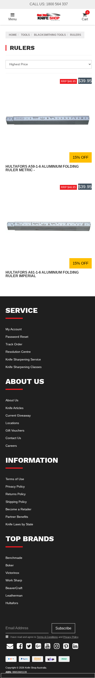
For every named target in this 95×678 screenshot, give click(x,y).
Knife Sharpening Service (23, 359)
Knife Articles (14, 408)
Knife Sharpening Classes (24, 367)
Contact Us (13, 438)
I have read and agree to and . (44, 637)
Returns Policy (16, 494)
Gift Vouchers (15, 430)
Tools (25, 34)
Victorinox (12, 573)
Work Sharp (14, 580)
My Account (14, 329)
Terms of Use (15, 479)
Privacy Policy (15, 486)
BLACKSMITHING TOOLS (50, 34)
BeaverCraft (14, 588)
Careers (11, 445)
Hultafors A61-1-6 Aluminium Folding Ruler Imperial (42, 274)
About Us (12, 400)
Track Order (14, 344)
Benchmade (14, 558)
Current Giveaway (18, 415)
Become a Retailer (18, 509)
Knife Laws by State (19, 524)
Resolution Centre (18, 351)
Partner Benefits (17, 516)
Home (13, 34)
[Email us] (10, 645)
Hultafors (12, 603)
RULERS (75, 34)
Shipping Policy (16, 501)
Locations (12, 423)
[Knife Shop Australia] (48, 16)
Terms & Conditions (47, 637)
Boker (10, 565)
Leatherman (14, 595)
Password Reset (17, 336)
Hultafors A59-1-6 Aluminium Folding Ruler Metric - (42, 168)
